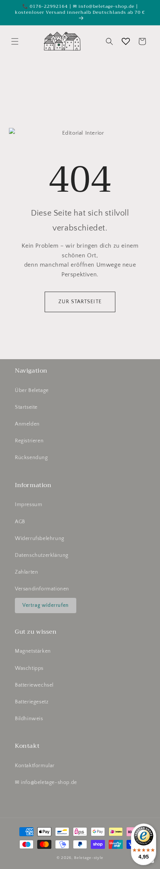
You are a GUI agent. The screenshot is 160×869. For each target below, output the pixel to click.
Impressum (28, 505)
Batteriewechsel (34, 685)
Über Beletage (32, 390)
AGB (20, 522)
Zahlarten (26, 572)
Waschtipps (29, 668)
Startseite (26, 407)
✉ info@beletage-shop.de (46, 782)
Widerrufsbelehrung (39, 539)
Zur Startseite (80, 302)
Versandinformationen (42, 589)
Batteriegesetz (31, 702)
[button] (15, 41)
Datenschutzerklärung (41, 555)
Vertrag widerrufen (45, 605)
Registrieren (29, 441)
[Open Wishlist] (126, 41)
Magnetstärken (33, 651)
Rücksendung (31, 458)
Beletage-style (88, 858)
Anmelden (27, 424)
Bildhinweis (29, 719)
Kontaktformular (35, 766)
